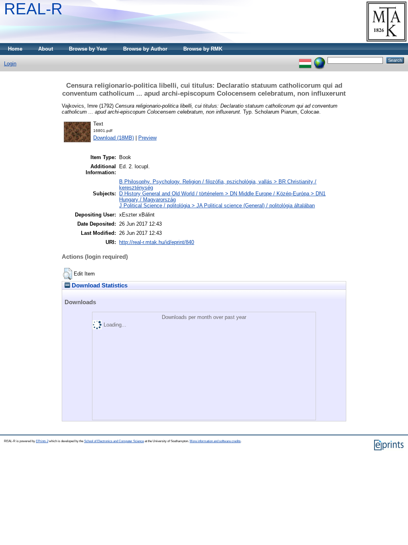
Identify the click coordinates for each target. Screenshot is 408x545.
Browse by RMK (202, 49)
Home (15, 49)
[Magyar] (305, 60)
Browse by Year (88, 49)
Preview (147, 138)
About (45, 49)
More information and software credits (215, 441)
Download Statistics (99, 285)
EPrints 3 (42, 441)
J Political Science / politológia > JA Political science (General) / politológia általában (217, 206)
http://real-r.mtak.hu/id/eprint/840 (156, 242)
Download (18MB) (113, 138)
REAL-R (33, 9)
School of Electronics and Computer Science (114, 441)
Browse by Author (145, 49)
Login (10, 64)
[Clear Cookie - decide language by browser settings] (319, 60)
